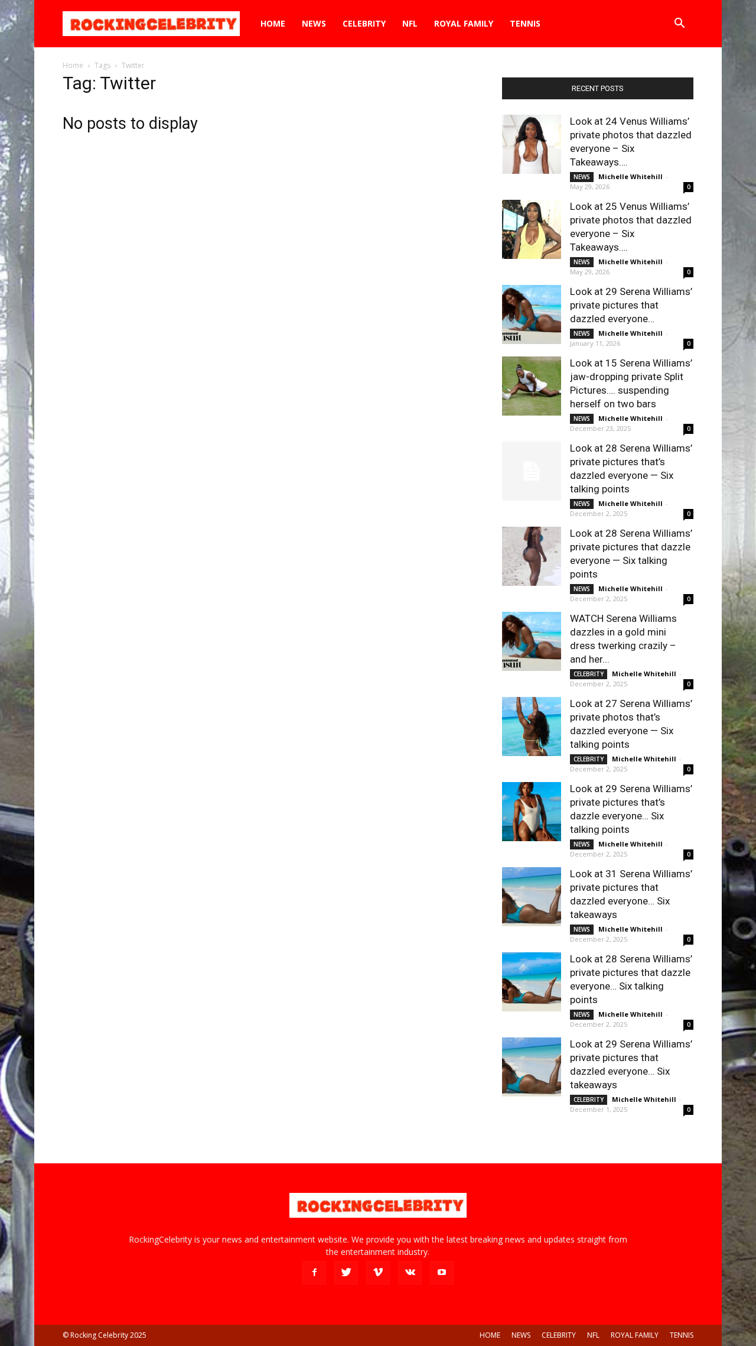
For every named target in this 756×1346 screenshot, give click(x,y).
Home (73, 65)
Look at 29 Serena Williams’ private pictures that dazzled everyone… (631, 305)
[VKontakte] (410, 1273)
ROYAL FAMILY (463, 23)
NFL (410, 23)
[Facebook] (314, 1273)
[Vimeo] (378, 1273)
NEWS (314, 23)
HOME (272, 23)
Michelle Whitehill (630, 176)
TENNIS (525, 23)
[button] (679, 24)
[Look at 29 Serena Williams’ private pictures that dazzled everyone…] (531, 314)
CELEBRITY (364, 23)
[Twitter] (346, 1273)
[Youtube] (442, 1273)
